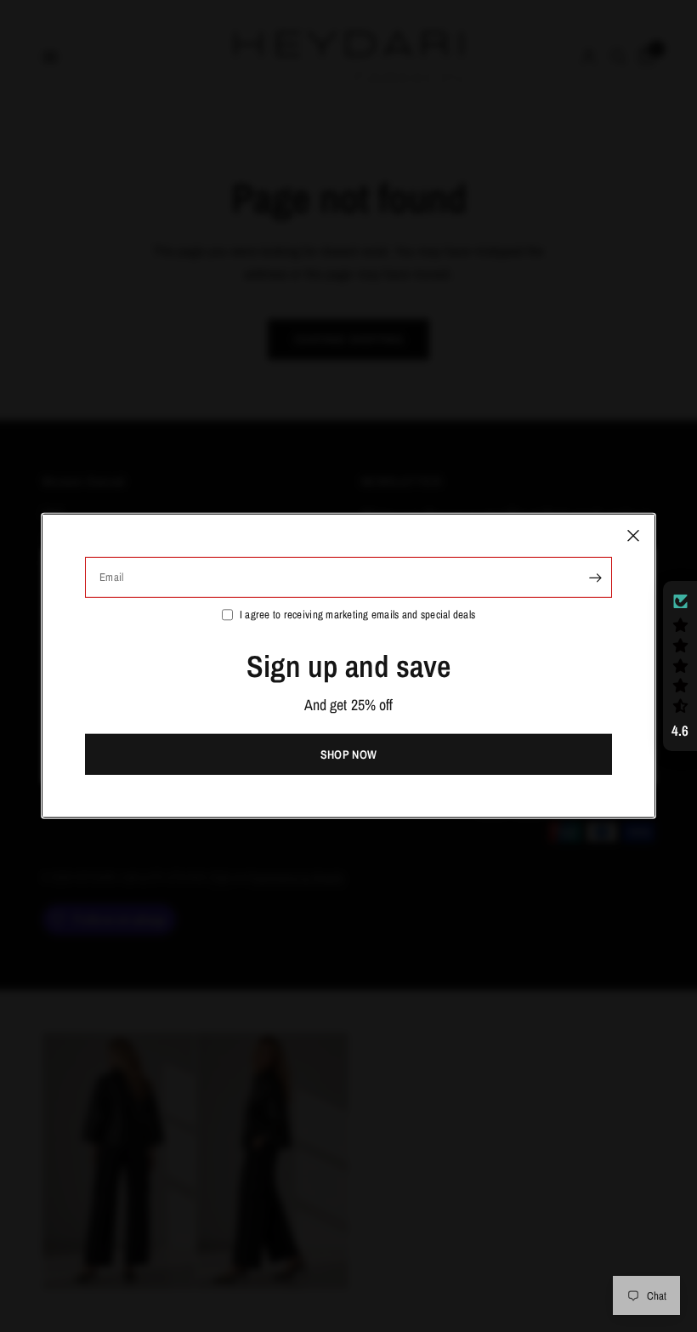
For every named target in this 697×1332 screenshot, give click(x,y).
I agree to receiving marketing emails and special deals (357, 614)
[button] (680, 666)
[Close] (633, 536)
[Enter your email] (595, 577)
